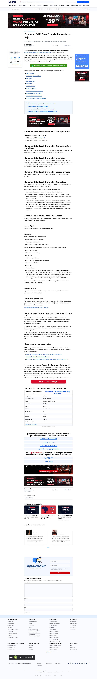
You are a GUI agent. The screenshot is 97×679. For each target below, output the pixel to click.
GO (50, 9)
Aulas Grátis (73, 627)
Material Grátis (73, 623)
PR (69, 9)
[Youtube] (77, 664)
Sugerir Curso (73, 629)
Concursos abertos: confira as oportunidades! (38, 106)
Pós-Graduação (52, 629)
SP (86, 9)
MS (57, 9)
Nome (26, 598)
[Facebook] (84, 664)
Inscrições (29, 78)
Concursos (32, 5)
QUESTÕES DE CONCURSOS (48, 449)
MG (55, 9)
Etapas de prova (30, 86)
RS (80, 9)
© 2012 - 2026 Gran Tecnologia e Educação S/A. (19, 663)
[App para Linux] (70, 664)
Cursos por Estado (53, 635)
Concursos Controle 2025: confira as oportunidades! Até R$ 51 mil (42, 111)
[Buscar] (20, 2)
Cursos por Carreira (53, 633)
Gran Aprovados (53, 5)
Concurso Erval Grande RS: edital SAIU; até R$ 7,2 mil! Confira (41, 108)
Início (25, 30)
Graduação (51, 627)
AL (36, 9)
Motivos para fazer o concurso (34, 91)
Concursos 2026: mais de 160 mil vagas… (48, 516)
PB (63, 9)
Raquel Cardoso (44, 518)
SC (82, 9)
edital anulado (41, 138)
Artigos (45, 5)
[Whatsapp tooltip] (82, 664)
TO (88, 9)
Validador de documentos (13, 629)
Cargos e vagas (30, 81)
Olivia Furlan (27, 518)
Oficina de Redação (53, 639)
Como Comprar (11, 625)
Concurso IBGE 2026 (23, 5)
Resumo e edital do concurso (34, 96)
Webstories (86, 5)
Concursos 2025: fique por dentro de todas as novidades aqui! (41, 103)
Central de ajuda (33, 621)
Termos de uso (48, 663)
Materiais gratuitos (76, 5)
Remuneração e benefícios (33, 76)
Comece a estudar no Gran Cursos (48, 471)
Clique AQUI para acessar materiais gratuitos (36, 307)
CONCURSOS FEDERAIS (48, 439)
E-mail (26, 602)
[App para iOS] (73, 664)
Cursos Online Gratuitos (54, 641)
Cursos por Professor (54, 637)
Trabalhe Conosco (11, 635)
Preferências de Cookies (13, 637)
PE (65, 9)
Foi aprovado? (34, 635)
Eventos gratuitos (71, 1)
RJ (71, 9)
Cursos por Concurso (53, 631)
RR (78, 9)
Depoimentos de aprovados (33, 93)
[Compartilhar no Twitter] (66, 45)
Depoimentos (73, 621)
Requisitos (29, 83)
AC (34, 9)
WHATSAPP (48, 458)
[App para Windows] (68, 664)
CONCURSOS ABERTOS (48, 446)
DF (46, 9)
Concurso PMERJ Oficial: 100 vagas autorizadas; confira (65, 517)
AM (38, 9)
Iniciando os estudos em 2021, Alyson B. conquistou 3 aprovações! (44, 354)
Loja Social (10, 627)
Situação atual (30, 73)
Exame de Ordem (53, 625)
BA (42, 9)
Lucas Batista (29, 44)
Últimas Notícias (12, 5)
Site (25, 607)
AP (40, 9)
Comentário (27, 582)
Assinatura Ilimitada (83, 1)
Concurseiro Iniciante (64, 5)
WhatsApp (31, 625)
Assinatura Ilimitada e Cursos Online (36, 98)
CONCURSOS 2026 (48, 442)
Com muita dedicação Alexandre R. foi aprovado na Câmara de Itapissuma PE (47, 359)
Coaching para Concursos (54, 623)
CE (44, 9)
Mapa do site (57, 663)
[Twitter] (86, 664)
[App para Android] (75, 664)
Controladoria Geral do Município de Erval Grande (37, 52)
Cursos (38, 5)
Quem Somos (10, 621)
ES (48, 9)
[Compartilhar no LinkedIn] (68, 45)
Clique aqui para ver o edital (31, 424)
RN (73, 9)
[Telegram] (88, 664)
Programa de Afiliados (12, 633)
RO (76, 9)
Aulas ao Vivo (73, 625)
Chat (30, 623)
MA (53, 9)
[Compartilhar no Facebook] (65, 45)
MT (59, 9)
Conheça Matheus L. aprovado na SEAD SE (37, 357)
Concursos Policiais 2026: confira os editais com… (31, 516)
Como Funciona (11, 623)
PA (61, 9)
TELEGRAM (48, 461)
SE (84, 9)
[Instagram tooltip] (79, 664)
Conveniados (10, 631)
